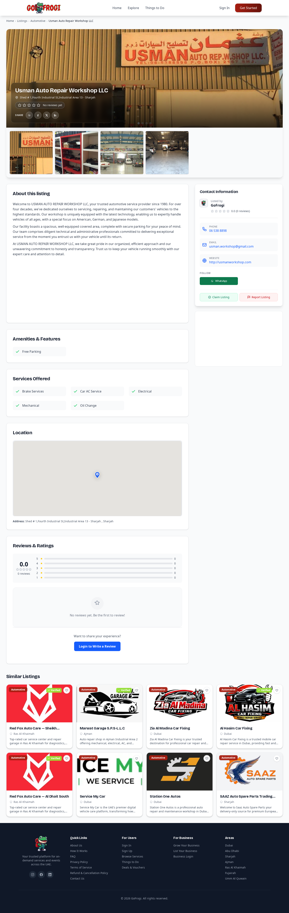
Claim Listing (220, 297)
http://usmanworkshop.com (230, 262)
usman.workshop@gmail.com (231, 246)
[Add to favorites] (66, 690)
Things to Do (154, 8)
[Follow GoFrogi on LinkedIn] (49, 874)
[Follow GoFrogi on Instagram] (32, 874)
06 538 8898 (218, 230)
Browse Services (132, 856)
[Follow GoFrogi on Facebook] (41, 874)
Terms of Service (81, 867)
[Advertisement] (97, 288)
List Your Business (185, 851)
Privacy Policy (79, 862)
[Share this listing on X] (46, 115)
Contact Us (77, 878)
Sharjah (230, 856)
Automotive (37, 21)
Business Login (183, 856)
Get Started (248, 8)
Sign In (224, 8)
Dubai (229, 845)
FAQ (72, 856)
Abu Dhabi (232, 851)
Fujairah (230, 873)
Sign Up (127, 851)
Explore (133, 8)
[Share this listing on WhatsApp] (29, 115)
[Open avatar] (204, 203)
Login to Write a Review (97, 646)
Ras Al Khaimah (235, 867)
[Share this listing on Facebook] (37, 115)
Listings (22, 21)
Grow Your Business (186, 845)
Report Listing (261, 297)
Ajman (229, 862)
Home (116, 8)
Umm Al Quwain (236, 878)
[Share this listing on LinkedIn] (55, 115)
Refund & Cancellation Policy (89, 873)
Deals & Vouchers (133, 867)
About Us (76, 845)
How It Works (78, 851)
